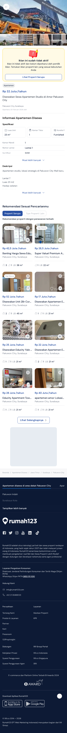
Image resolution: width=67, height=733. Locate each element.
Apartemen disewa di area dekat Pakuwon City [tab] (26, 485)
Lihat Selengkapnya (31, 420)
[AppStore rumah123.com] (12, 703)
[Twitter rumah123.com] (10, 533)
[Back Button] (6, 7)
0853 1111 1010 (29, 576)
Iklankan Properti (41, 613)
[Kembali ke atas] (59, 696)
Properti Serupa (13, 213)
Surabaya (46, 472)
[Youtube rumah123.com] (23, 533)
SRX (35, 663)
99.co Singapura (41, 658)
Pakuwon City (58, 472)
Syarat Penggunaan (11, 658)
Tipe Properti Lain (35, 213)
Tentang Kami (8, 613)
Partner (5, 623)
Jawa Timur (35, 472)
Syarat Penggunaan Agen (13, 663)
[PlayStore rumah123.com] (35, 703)
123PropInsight (8, 639)
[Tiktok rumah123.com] (37, 532)
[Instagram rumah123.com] (17, 533)
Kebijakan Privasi (9, 653)
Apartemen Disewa (19, 472)
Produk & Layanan (10, 618)
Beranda (5, 472)
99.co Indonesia (41, 653)
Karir (4, 629)
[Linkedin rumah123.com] (29, 532)
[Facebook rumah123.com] (4, 533)
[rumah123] (33, 521)
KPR (35, 618)
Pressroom (7, 634)
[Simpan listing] (28, 228)
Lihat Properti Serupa (33, 77)
